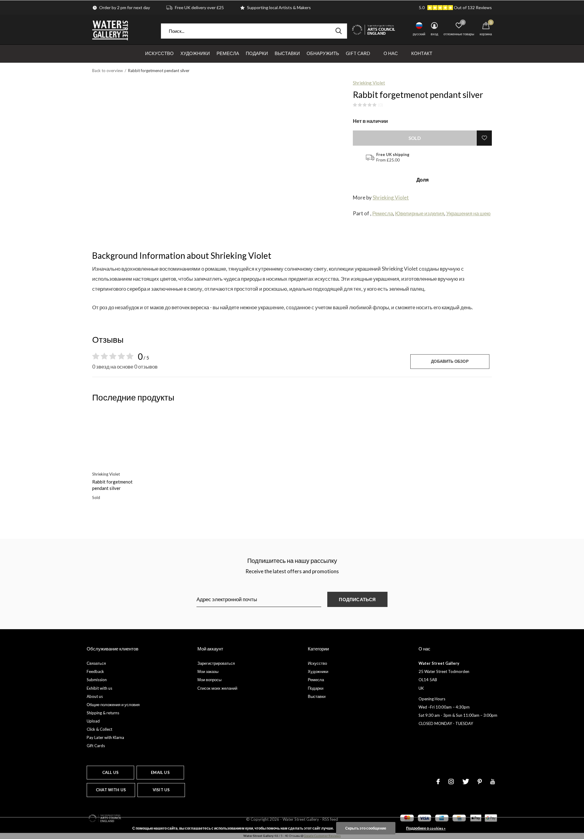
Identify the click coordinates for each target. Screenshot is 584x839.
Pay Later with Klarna (105, 737)
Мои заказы (207, 671)
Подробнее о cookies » (426, 828)
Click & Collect (99, 729)
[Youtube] (492, 781)
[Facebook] (438, 781)
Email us (160, 772)
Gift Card (358, 53)
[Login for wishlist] (484, 138)
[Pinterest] (480, 781)
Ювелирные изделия (419, 213)
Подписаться (357, 599)
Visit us (161, 789)
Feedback (95, 671)
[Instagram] (451, 781)
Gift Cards (96, 745)
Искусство (159, 53)
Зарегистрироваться (216, 663)
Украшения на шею (468, 213)
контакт (421, 53)
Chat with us (111, 789)
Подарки (257, 53)
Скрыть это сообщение (365, 828)
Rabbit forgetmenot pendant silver (112, 485)
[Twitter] (465, 781)
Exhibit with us (99, 688)
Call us (110, 772)
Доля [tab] (422, 179)
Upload (93, 721)
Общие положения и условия (113, 704)
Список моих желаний (217, 688)
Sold (414, 138)
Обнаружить (323, 53)
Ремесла (228, 53)
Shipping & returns (103, 712)
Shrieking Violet (369, 82)
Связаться (96, 663)
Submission (97, 679)
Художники (195, 53)
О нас (391, 53)
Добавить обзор (449, 361)
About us (95, 696)
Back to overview (107, 70)
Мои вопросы (209, 679)
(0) (380, 104)
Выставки (287, 53)
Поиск (338, 31)
